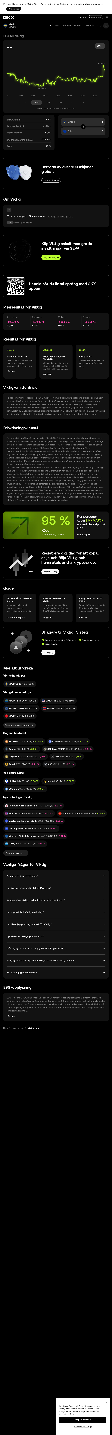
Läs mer (11, 371)
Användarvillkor (77, 477)
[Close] (106, 1402)
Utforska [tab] (89, 25)
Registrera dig (95, 17)
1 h (24, 102)
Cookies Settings (83, 1427)
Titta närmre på (15, 617)
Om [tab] (49, 25)
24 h (37, 102)
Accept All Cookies (83, 1420)
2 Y (84, 102)
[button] (74, 17)
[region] (83, 1416)
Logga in (82, 17)
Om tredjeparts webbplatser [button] (60, 216)
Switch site (13, 9)
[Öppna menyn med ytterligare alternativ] (107, 17)
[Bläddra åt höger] (101, 25)
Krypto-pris (17, 1028)
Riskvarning (95, 477)
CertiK (10, 223)
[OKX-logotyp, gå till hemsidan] (8, 17)
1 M (60, 102)
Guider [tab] (77, 25)
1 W (48, 102)
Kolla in (83, 617)
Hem (5, 1028)
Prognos (47, 617)
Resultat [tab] (66, 25)
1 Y (72, 102)
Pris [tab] (57, 25)
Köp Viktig (82, 534)
